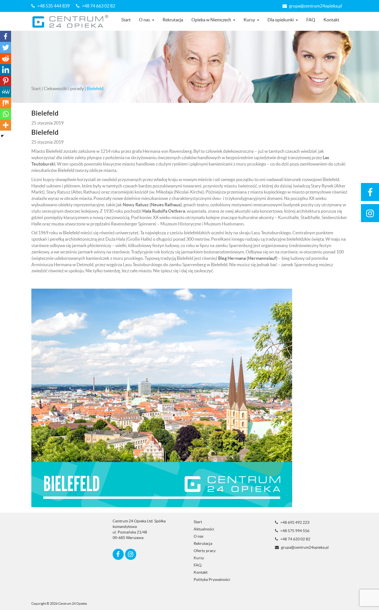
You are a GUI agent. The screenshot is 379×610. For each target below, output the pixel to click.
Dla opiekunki (280, 19)
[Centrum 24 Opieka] (72, 21)
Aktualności (204, 529)
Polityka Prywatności (212, 579)
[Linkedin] (5, 69)
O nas (144, 19)
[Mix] (5, 102)
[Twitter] (5, 47)
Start (126, 19)
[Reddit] (5, 58)
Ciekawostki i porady (64, 88)
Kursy (249, 19)
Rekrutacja (173, 19)
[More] (5, 125)
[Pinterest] (5, 80)
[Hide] (2, 136)
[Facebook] (5, 36)
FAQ (310, 19)
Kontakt (331, 19)
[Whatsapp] (5, 114)
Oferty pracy (205, 550)
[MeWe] (5, 91)
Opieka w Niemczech (211, 19)
